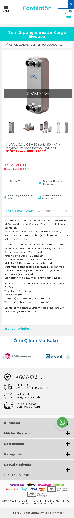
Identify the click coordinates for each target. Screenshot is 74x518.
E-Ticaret (25, 512)
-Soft (15, 512)
